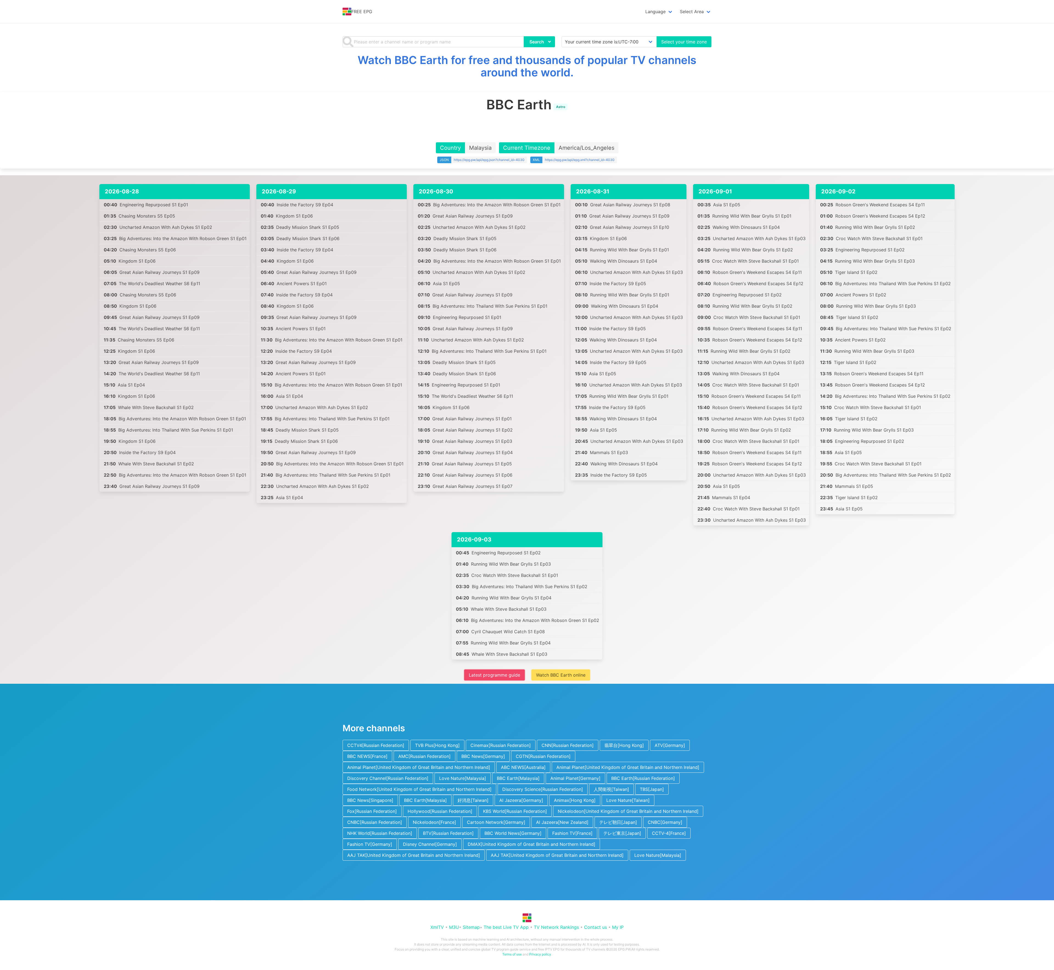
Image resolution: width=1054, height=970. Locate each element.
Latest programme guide (494, 675)
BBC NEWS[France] (367, 756)
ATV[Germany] (670, 745)
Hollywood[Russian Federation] (440, 811)
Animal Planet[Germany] (575, 778)
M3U (454, 927)
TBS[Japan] (652, 789)
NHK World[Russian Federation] (379, 833)
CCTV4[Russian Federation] (375, 745)
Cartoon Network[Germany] (496, 822)
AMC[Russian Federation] (424, 756)
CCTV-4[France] (669, 833)
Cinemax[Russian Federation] (500, 745)
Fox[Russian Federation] (372, 811)
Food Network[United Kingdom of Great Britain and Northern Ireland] (419, 789)
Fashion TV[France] (572, 833)
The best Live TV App (506, 927)
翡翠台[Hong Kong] (624, 745)
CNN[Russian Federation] (568, 745)
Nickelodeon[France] (434, 822)
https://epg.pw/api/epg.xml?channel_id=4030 (580, 160)
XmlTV (437, 927)
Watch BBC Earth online (560, 675)
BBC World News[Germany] (513, 833)
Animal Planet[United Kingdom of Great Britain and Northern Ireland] (418, 767)
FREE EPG (361, 11)
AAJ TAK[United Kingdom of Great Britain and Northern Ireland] (413, 855)
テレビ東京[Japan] (622, 833)
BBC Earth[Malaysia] (518, 778)
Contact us (595, 927)
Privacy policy (540, 954)
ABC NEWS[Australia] (523, 767)
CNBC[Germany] (665, 822)
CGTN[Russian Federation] (543, 756)
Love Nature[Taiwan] (628, 800)
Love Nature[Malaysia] (462, 778)
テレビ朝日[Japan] (618, 822)
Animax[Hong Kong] (575, 800)
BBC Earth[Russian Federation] (643, 778)
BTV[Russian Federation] (448, 833)
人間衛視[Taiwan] (611, 789)
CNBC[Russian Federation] (374, 822)
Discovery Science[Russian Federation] (542, 789)
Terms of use (512, 954)
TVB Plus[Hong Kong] (437, 745)
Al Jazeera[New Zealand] (562, 822)
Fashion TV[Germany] (369, 844)
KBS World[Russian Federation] (515, 811)
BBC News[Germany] (483, 756)
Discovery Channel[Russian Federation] (387, 778)
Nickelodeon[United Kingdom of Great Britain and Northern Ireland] (628, 811)
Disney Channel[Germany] (430, 844)
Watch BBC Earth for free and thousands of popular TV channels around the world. (527, 66)
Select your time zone (684, 42)
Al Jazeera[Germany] (521, 800)
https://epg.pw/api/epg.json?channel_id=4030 (489, 160)
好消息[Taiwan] (473, 800)
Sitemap (471, 927)
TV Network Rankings (556, 927)
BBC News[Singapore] (370, 800)
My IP (618, 927)
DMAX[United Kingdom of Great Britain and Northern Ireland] (531, 844)
